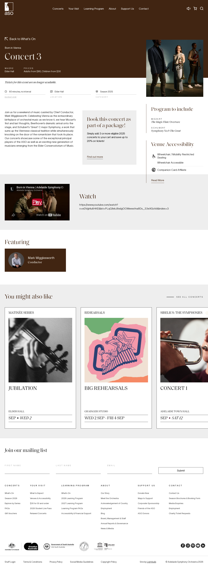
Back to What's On (22, 39)
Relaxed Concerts (38, 513)
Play (37, 202)
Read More (157, 180)
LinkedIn (202, 546)
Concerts (12, 485)
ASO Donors (143, 513)
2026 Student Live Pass (41, 508)
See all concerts (189, 297)
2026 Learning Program (72, 498)
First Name (13, 465)
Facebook (182, 546)
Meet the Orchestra (110, 498)
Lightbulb (151, 562)
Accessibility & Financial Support (76, 513)
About (105, 485)
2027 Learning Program (72, 503)
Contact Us (174, 493)
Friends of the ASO (146, 508)
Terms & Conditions (32, 562)
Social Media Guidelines (81, 562)
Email (111, 465)
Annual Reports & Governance (114, 523)
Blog (103, 513)
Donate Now (143, 493)
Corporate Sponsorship (148, 503)
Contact (175, 485)
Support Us (146, 485)
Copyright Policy (109, 562)
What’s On (9, 493)
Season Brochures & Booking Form (184, 498)
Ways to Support (145, 498)
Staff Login (10, 562)
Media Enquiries (176, 503)
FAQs (7, 508)
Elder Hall (59, 91)
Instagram (187, 546)
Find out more (95, 156)
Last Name (63, 465)
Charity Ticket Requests (179, 513)
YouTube (197, 546)
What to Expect (37, 493)
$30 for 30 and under (39, 503)
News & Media (107, 528)
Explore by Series (12, 503)
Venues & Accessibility (40, 498)
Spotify (192, 546)
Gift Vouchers (11, 513)
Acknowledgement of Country (114, 503)
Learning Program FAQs (72, 508)
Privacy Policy (56, 562)
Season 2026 (11, 498)
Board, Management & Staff (113, 518)
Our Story (105, 493)
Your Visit (38, 485)
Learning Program (75, 485)
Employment (106, 508)
